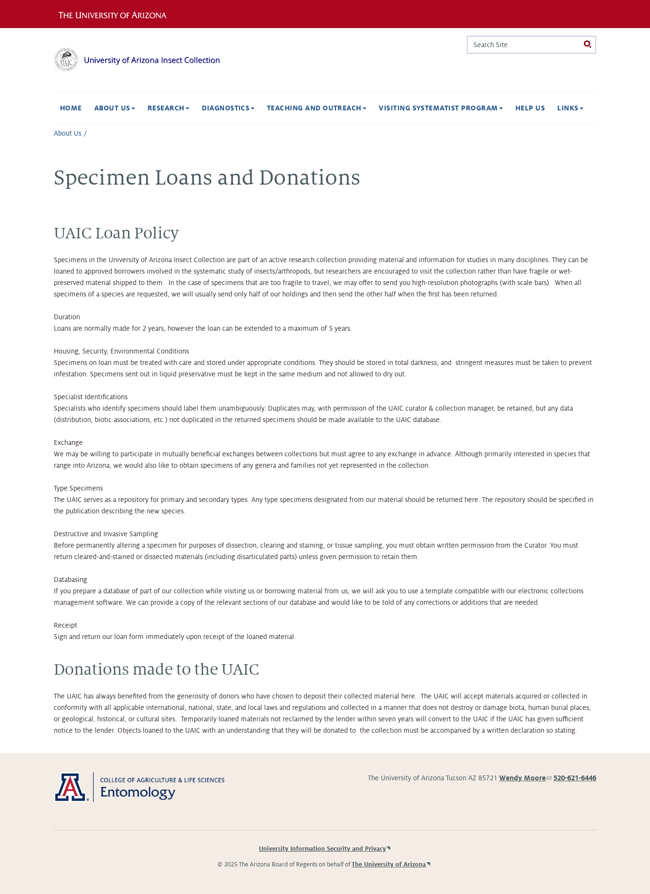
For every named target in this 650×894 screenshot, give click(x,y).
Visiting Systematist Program (439, 108)
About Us (113, 108)
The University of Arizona (389, 864)
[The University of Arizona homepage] (119, 14)
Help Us (530, 108)
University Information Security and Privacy (322, 848)
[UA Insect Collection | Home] (139, 60)
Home (71, 108)
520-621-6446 (574, 778)
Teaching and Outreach (315, 108)
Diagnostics (227, 108)
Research (167, 108)
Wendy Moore (525, 778)
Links (569, 108)
